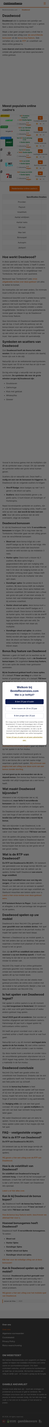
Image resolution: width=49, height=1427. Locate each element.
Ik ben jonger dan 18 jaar (24, 716)
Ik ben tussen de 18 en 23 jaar (24, 708)
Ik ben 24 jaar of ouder (24, 702)
